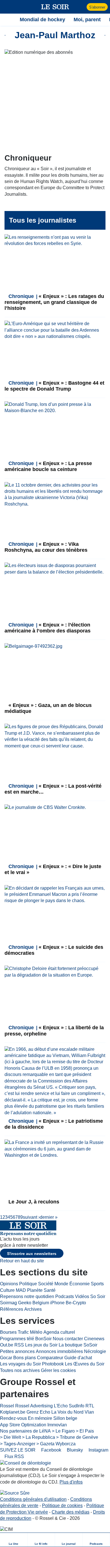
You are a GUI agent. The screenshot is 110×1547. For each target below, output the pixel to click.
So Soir (97, 1296)
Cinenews (94, 1338)
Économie (79, 1283)
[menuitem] (14, 1540)
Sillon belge (65, 1418)
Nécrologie (95, 1351)
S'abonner (97, 7)
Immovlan (57, 1424)
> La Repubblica (38, 1437)
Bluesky (74, 1450)
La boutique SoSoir (78, 1345)
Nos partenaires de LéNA (25, 1431)
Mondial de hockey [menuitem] (42, 19)
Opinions (9, 1283)
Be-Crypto (76, 1302)
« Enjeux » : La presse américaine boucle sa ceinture (48, 466)
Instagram (97, 1450)
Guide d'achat (78, 1357)
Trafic (23, 1332)
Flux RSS (13, 1456)
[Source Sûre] (15, 1493)
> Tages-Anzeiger (17, 1443)
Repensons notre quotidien (27, 1296)
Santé (50, 1290)
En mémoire (40, 1418)
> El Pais (85, 1431)
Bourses (8, 1332)
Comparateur (50, 1357)
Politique (28, 1283)
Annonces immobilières (59, 1351)
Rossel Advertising (34, 1405)
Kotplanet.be (12, 1412)
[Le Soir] (55, 7)
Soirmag (8, 1302)
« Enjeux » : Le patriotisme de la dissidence (54, 1124)
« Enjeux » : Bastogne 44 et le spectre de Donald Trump (54, 386)
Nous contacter (68, 1338)
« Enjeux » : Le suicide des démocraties (54, 950)
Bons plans (24, 1357)
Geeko (24, 1302)
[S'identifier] (81, 6)
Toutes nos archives (20, 1370)
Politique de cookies (62, 1505)
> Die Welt (10, 1437)
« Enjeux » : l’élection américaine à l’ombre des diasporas (48, 628)
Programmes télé (17, 1338)
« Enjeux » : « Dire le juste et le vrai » (53, 869)
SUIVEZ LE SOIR (18, 1450)
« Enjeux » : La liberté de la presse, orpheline (54, 1030)
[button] (7, 7)
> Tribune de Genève (77, 1437)
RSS (19, 1345)
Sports (97, 1283)
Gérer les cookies (58, 1370)
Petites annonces (17, 1351)
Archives (33, 1309)
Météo (36, 1332)
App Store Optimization (23, 1424)
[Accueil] (7, 19)
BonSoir (43, 1338)
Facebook (50, 1450)
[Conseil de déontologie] (25, 1463)
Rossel (7, 1405)
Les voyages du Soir (20, 1363)
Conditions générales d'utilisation (33, 1499)
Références (11, 1309)
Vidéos (82, 1296)
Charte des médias (70, 1512)
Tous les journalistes (42, 220)
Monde (61, 1283)
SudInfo (76, 1405)
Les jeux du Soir (41, 1345)
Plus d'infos (71, 1482)
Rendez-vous (13, 1418)
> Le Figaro (63, 1431)
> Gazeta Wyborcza (56, 1443)
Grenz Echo (38, 1412)
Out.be (6, 1345)
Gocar (6, 1357)
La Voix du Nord (67, 1412)
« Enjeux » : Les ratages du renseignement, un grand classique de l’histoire (54, 302)
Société (45, 1283)
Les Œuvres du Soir (84, 1363)
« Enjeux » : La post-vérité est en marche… (53, 789)
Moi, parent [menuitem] (87, 19)
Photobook (53, 1363)
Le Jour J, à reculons (33, 1202)
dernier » (49, 1217)
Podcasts (64, 1296)
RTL (89, 1405)
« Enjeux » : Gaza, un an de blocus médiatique (48, 708)
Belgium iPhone (48, 1302)
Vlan (89, 1412)
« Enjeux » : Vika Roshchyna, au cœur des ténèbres (46, 547)
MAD (21, 1290)
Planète (35, 1290)
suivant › (31, 1217)
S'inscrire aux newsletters (31, 1253)
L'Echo (61, 1405)
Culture (7, 1290)
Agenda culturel (59, 1332)
